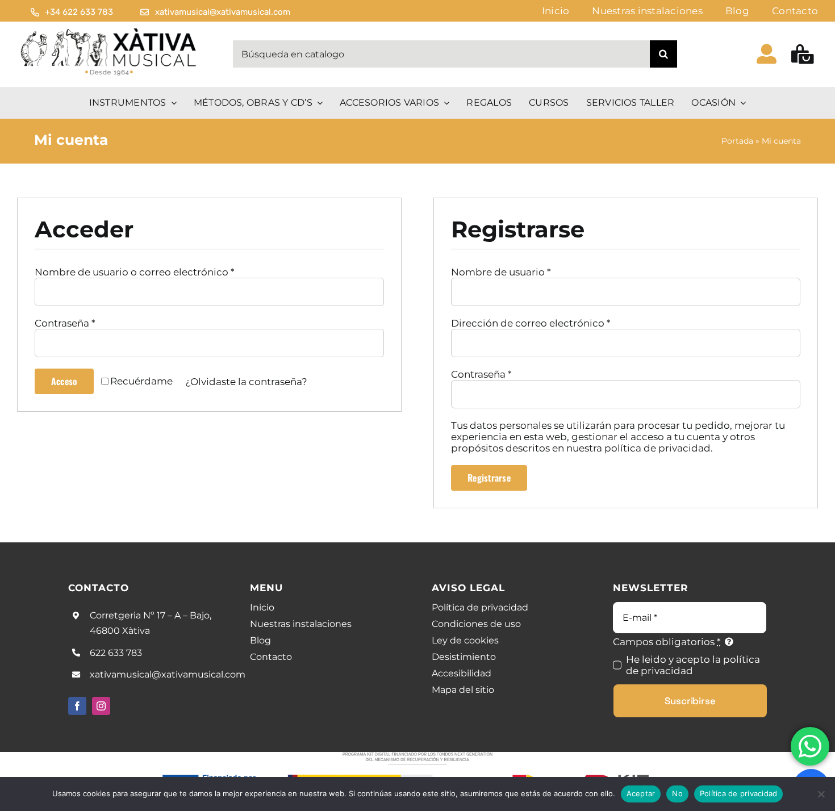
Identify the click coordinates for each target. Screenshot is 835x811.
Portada (737, 141)
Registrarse (489, 477)
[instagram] (101, 706)
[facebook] (77, 706)
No (677, 793)
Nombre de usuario (501, 272)
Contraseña (65, 323)
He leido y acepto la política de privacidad (693, 665)
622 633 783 (116, 652)
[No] (820, 794)
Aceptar (641, 793)
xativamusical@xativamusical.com (167, 674)
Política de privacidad (739, 793)
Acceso (64, 381)
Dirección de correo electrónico (531, 323)
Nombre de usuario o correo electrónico (135, 272)
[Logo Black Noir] (109, 30)
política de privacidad (657, 448)
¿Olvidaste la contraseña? (246, 381)
